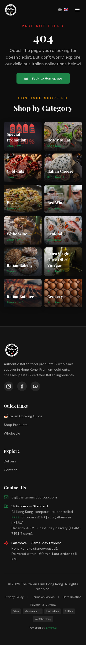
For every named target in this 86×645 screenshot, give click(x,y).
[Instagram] (8, 386)
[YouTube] (35, 386)
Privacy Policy (14, 597)
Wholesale (12, 433)
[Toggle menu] (77, 9)
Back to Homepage (47, 78)
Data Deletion (72, 597)
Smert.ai (51, 628)
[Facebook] (22, 386)
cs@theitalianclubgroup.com (34, 497)
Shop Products (15, 425)
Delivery (10, 461)
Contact (10, 470)
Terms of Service (43, 597)
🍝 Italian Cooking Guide (23, 416)
